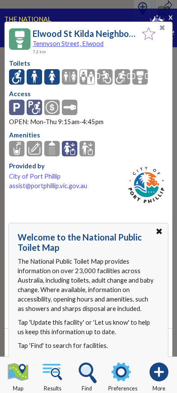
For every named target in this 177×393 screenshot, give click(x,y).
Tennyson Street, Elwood (68, 43)
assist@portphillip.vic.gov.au (48, 185)
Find (87, 388)
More (159, 388)
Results (52, 388)
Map (18, 388)
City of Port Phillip (35, 176)
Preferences (122, 388)
